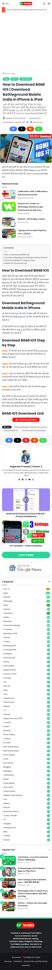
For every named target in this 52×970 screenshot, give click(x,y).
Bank (6, 690)
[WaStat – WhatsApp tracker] (9, 222)
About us (8, 961)
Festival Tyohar (10, 674)
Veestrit (7, 714)
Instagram (8, 654)
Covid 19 (7, 722)
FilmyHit (7, 807)
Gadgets (7, 823)
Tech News (8, 613)
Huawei (7, 840)
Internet (7, 609)
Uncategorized (10, 649)
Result (6, 779)
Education (8, 621)
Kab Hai (7, 686)
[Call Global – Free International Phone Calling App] (9, 860)
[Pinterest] (26, 440)
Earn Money (8, 763)
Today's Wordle (10, 815)
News (6, 605)
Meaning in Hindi (10, 633)
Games (7, 637)
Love (6, 694)
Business (7, 730)
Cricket (7, 641)
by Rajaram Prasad (32, 957)
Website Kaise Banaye (13, 795)
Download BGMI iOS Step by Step (20, 260)
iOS (5, 682)
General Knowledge (12, 625)
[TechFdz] (26, 3)
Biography (8, 771)
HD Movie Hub (9, 658)
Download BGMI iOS (11, 430)
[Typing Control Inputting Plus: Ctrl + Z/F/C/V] (9, 233)
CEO (5, 799)
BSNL (5, 832)
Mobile (6, 617)
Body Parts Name (11, 811)
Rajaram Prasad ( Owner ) (16, 118)
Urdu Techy (8, 787)
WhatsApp (8, 601)
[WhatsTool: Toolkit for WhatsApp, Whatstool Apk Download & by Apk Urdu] (9, 206)
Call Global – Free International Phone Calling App (33, 858)
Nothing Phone (10, 827)
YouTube (7, 678)
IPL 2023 (7, 743)
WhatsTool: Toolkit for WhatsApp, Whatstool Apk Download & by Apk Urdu (30, 206)
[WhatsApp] (39, 129)
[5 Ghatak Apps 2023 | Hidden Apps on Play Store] (9, 872)
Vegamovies (9, 698)
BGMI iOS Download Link (16, 263)
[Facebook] (13, 129)
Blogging (7, 767)
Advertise (26, 965)
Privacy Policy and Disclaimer (36, 961)
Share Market (9, 783)
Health (6, 726)
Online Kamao (9, 791)
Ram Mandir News (11, 747)
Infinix (6, 759)
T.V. (5, 710)
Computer (8, 629)
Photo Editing (9, 755)
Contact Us (17, 961)
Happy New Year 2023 (13, 718)
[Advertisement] (26, 41)
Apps (13, 73)
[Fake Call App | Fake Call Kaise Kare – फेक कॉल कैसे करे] (9, 883)
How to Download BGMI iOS (17, 254)
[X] (22, 129)
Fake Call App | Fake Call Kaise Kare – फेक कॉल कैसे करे (32, 881)
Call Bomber (9, 775)
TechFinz (7, 738)
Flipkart (7, 803)
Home (7, 73)
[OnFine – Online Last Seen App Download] (9, 906)
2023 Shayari (9, 702)
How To (7, 589)
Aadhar (7, 706)
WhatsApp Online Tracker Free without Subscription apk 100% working (33, 893)
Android (7, 597)
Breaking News (10, 645)
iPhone (14, 79)
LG (5, 819)
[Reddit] (30, 129)
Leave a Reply (26, 554)
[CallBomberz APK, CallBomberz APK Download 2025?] (9, 194)
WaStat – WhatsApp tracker (31, 219)
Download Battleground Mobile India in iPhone (26, 257)
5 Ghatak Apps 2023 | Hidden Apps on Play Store (31, 869)
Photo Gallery (9, 734)
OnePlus (7, 836)
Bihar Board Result (11, 751)
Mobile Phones (10, 670)
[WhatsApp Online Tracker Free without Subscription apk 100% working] (9, 894)
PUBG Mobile (26, 79)
